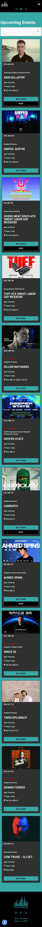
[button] (39, 4)
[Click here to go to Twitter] (16, 913)
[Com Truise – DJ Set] (21, 828)
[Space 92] (21, 622)
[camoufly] (21, 479)
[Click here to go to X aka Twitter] (26, 913)
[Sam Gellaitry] (21, 50)
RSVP (21, 104)
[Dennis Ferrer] (21, 757)
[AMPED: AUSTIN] (21, 122)
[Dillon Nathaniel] (21, 337)
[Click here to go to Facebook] (21, 9)
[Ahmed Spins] (21, 550)
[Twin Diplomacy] (21, 691)
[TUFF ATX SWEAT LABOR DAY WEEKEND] (21, 266)
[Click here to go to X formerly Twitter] (26, 9)
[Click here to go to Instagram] (16, 9)
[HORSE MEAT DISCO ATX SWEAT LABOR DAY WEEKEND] (21, 189)
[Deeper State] (21, 406)
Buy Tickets (21, 99)
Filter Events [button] (10, 31)
